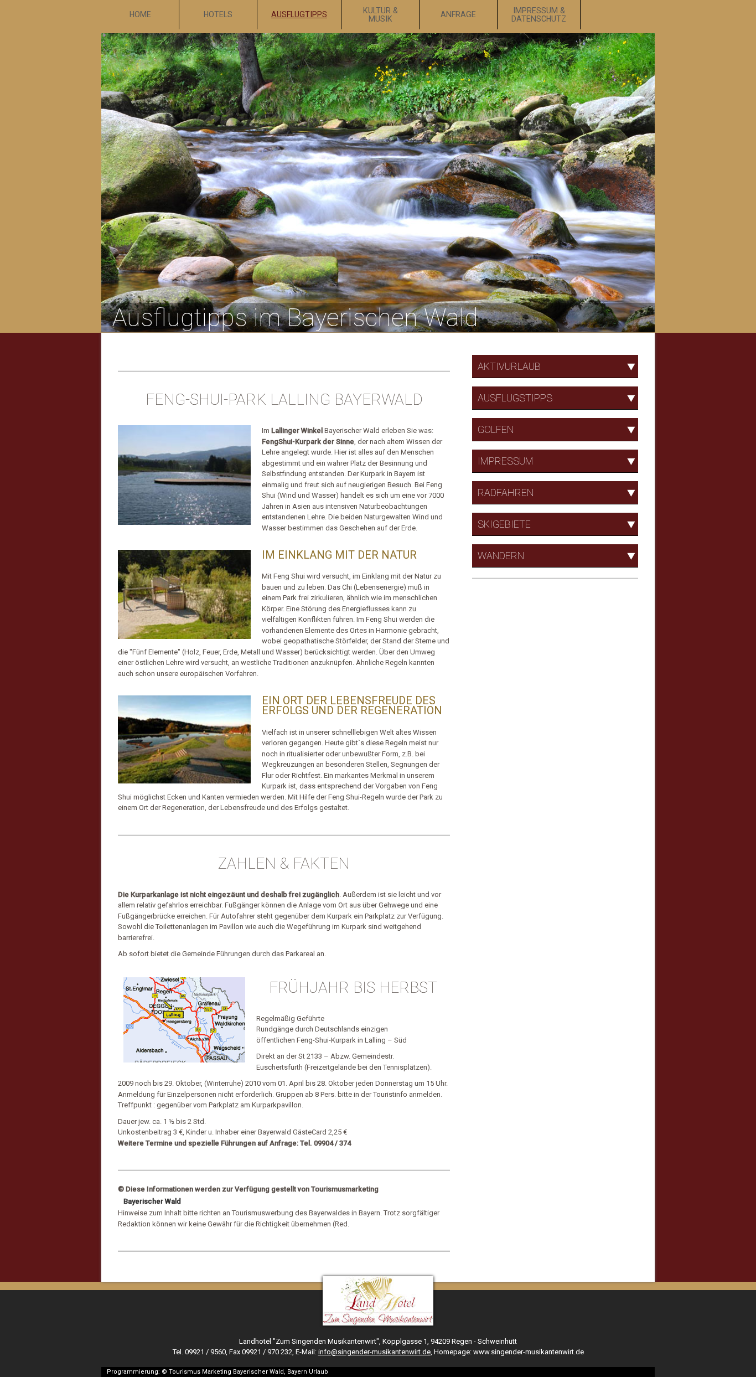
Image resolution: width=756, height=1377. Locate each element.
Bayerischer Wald (152, 1201)
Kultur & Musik (380, 14)
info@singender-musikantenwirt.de (374, 1352)
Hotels (218, 14)
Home (140, 14)
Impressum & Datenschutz (538, 14)
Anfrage (458, 14)
